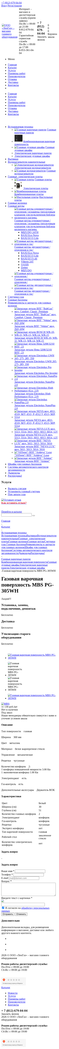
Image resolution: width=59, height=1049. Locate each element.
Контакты (13, 85)
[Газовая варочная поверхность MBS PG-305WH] (33, 657)
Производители (16, 76)
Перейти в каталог (11, 511)
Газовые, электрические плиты (25, 176)
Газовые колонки (17, 203)
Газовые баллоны (17, 299)
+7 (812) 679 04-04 (11, 2)
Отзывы (12, 79)
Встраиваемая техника (20, 126)
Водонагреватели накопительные (26, 162)
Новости (13, 993)
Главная (12, 64)
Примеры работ (16, 73)
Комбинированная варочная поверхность (24, 562)
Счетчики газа (16, 296)
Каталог (12, 67)
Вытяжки (13, 159)
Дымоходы (14, 472)
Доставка (13, 82)
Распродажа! (15, 475)
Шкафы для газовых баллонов (25, 464)
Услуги (12, 70)
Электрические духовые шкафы (27, 567)
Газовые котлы (16, 206)
